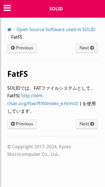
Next (85, 48)
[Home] (9, 29)
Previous (24, 48)
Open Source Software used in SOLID (56, 29)
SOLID (56, 9)
